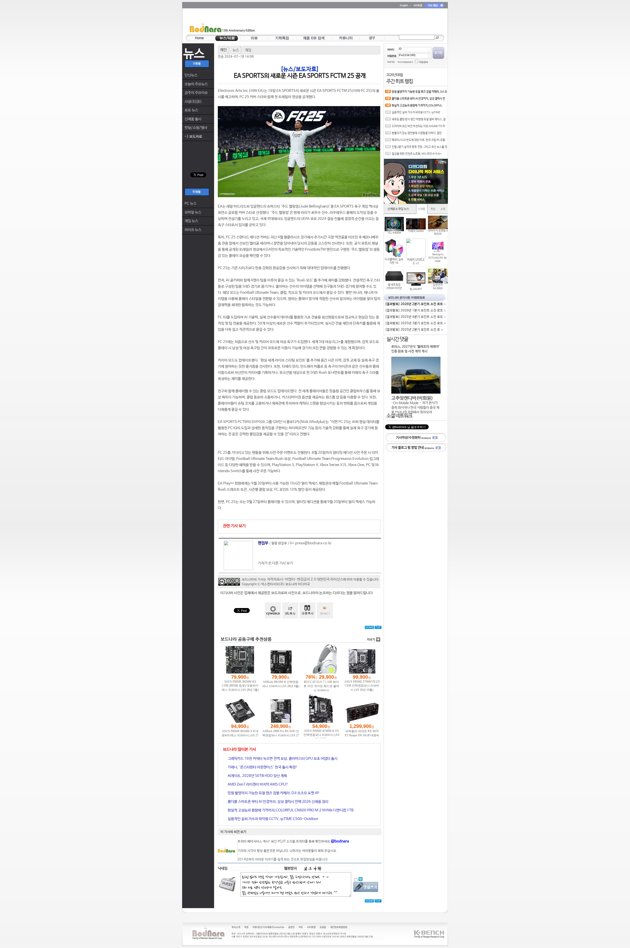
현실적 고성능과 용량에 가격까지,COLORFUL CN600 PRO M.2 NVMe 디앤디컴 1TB (290, 810)
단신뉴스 (191, 75)
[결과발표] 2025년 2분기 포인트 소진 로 (413, 330)
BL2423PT (416, 289)
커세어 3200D (416, 231)
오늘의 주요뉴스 (196, 84)
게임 (248, 50)
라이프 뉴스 (193, 230)
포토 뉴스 (191, 110)
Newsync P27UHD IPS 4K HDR (437, 258)
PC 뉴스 (190, 203)
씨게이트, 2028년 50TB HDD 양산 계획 (257, 776)
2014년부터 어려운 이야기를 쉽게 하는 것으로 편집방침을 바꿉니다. (283, 859)
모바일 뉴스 (193, 212)
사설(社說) (193, 101)
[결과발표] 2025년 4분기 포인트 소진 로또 (415, 317)
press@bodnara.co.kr (313, 543)
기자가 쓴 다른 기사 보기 (275, 563)
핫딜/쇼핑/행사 (196, 128)
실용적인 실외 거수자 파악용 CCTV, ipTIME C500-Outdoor (272, 819)
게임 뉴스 (191, 221)
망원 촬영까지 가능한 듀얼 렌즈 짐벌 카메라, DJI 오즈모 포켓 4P (273, 793)
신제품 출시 (193, 119)
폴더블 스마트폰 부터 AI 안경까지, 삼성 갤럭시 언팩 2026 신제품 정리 (277, 802)
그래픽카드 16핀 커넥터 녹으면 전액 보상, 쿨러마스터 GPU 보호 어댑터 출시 (282, 758)
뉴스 (236, 50)
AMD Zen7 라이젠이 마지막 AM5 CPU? (257, 784)
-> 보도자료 (193, 136)
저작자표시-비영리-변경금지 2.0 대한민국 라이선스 (305, 579)
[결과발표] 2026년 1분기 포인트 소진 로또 (415, 310)
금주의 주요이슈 (196, 93)
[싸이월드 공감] (273, 610)
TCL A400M (394, 232)
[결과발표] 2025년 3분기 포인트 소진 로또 (415, 323)
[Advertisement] (343, 22)
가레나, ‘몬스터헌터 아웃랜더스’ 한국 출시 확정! (262, 767)
